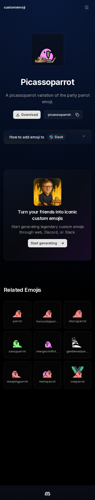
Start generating (44, 243)
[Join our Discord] (47, 494)
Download (29, 115)
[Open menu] (86, 7)
